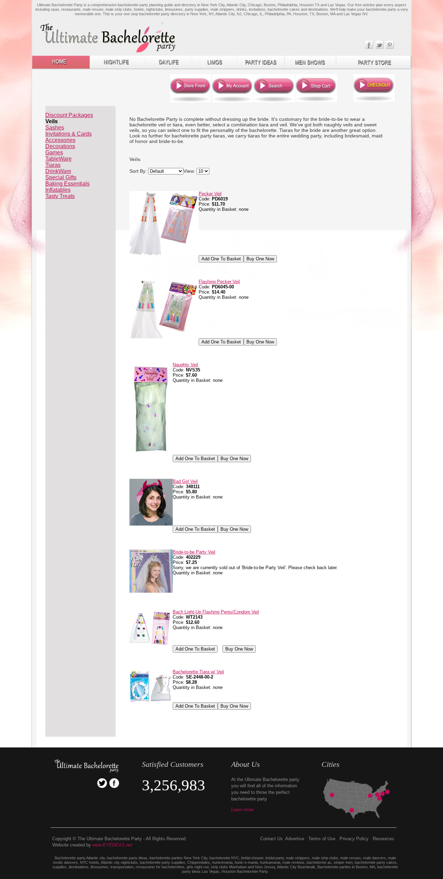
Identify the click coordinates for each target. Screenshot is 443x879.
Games (54, 152)
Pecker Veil (210, 193)
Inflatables (58, 190)
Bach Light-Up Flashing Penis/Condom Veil (216, 612)
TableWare (58, 159)
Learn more (242, 809)
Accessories (60, 140)
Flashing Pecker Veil (219, 281)
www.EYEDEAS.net (112, 844)
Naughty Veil (185, 364)
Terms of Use (321, 838)
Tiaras (53, 165)
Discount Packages (69, 115)
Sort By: (138, 171)
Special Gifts (60, 177)
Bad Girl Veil (185, 481)
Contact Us (271, 838)
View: (189, 171)
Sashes (54, 128)
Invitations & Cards (68, 134)
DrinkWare (58, 171)
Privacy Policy (354, 838)
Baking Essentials (67, 184)
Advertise (294, 838)
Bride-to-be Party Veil (194, 552)
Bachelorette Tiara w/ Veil (198, 671)
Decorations (60, 146)
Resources (383, 838)
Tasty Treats (60, 196)
